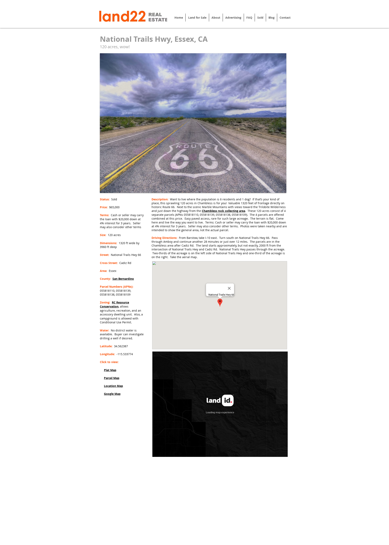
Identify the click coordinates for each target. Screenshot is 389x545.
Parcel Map (111, 378)
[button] (193, 123)
